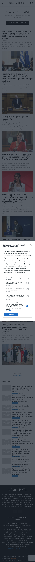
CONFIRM (10, 314)
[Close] (31, 245)
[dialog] (17, 281)
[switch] (27, 283)
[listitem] (17, 278)
